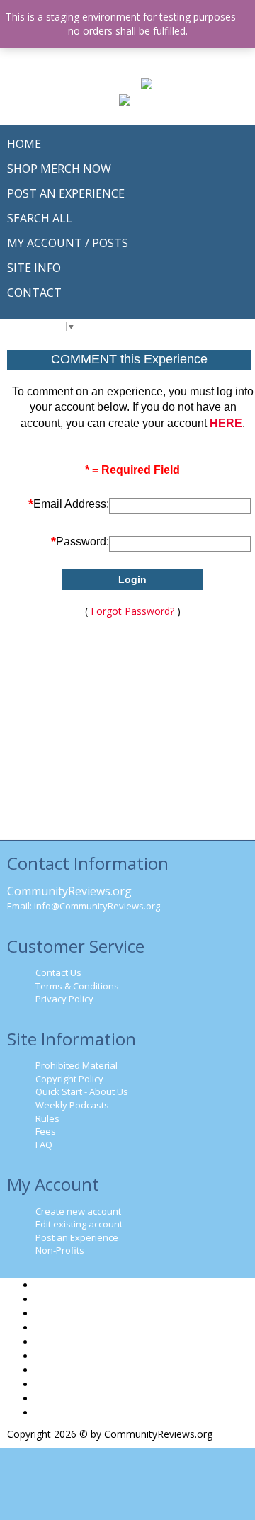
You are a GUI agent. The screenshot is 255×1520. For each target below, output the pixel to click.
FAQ (43, 1144)
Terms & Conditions (77, 986)
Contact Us (58, 972)
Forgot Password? (132, 611)
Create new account (78, 1211)
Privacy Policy (64, 998)
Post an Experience (76, 1237)
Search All (57, 1313)
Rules (47, 1118)
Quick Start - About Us (81, 1091)
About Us (56, 1327)
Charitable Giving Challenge (97, 1356)
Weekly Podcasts (72, 1105)
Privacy (51, 1384)
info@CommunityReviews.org (97, 906)
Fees (45, 1131)
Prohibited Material (76, 1065)
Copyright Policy (69, 1078)
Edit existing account (79, 1224)
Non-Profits (59, 1250)
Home (49, 1285)
